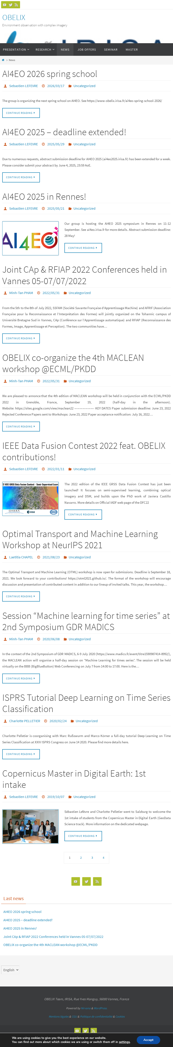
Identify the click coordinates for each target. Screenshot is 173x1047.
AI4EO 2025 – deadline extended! (64, 131)
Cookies (120, 1004)
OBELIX (13, 17)
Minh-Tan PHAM (21, 288)
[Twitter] (10, 4)
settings (124, 1042)
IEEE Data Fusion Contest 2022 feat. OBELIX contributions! (83, 444)
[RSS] (16, 4)
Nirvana (86, 996)
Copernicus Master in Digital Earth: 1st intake (74, 767)
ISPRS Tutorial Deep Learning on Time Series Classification (86, 692)
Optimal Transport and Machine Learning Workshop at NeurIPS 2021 (80, 531)
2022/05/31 (51, 288)
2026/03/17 (55, 85)
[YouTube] (4, 4)
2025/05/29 (55, 142)
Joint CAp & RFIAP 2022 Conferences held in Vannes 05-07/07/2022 (84, 271)
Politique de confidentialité (96, 1004)
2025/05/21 (55, 205)
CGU (74, 1004)
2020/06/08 (51, 629)
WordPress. (100, 996)
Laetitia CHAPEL (21, 549)
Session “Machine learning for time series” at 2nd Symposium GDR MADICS (86, 612)
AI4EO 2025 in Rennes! (44, 194)
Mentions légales (58, 1004)
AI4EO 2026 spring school (49, 73)
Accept (148, 1040)
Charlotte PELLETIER (24, 710)
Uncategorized (84, 85)
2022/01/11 (55, 462)
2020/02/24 (58, 710)
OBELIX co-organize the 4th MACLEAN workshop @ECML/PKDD (73, 357)
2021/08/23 (51, 549)
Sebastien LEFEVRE (23, 85)
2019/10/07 (55, 784)
